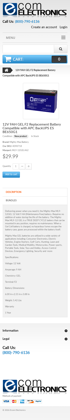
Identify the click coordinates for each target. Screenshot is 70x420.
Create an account (44, 27)
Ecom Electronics (17, 410)
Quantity (7, 166)
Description (13, 192)
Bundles (11, 200)
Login (63, 27)
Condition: (7, 136)
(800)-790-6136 (27, 21)
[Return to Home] (6, 70)
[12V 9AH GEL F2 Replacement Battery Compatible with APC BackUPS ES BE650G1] (41, 101)
